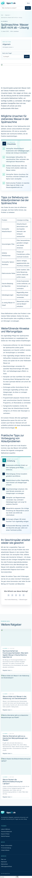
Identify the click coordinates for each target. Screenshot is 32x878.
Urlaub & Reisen (5, 850)
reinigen (25, 243)
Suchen (28, 8)
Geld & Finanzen (5, 836)
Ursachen (4, 93)
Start (2, 15)
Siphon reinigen (22, 261)
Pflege (14, 336)
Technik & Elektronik (6, 831)
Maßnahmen (13, 98)
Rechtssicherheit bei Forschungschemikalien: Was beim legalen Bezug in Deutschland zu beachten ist (15, 654)
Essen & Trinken (5, 834)
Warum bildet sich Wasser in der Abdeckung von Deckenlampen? (15, 697)
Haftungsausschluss (6, 866)
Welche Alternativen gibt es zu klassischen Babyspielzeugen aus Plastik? (15, 738)
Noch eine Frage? (7, 53)
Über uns (3, 859)
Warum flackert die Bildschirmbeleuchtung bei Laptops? (12, 782)
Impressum (4, 861)
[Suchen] (17, 877)
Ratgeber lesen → (7, 670)
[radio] (8, 595)
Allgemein (7, 15)
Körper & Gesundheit (6, 845)
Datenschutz (4, 864)
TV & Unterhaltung (6, 848)
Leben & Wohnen (5, 829)
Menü (28, 3)
